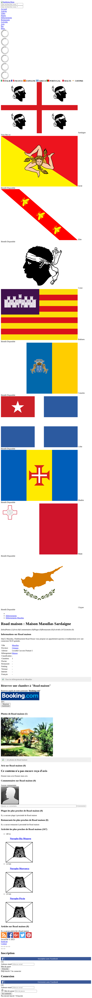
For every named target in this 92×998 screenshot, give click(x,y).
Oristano (15, 648)
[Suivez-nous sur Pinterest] (29, 937)
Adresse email (6, 964)
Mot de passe (6, 967)
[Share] (4, 946)
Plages (3, 16)
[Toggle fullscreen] (7, 946)
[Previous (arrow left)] (2, 948)
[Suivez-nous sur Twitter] (23, 937)
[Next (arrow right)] (4, 948)
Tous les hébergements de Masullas (18, 679)
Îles (2, 26)
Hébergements (6, 18)
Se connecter (16, 971)
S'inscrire (19, 996)
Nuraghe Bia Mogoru (20, 838)
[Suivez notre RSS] (4, 937)
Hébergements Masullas (15, 618)
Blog (3, 28)
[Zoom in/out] (9, 946)
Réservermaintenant (6, 705)
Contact (4, 944)
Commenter (81, 806)
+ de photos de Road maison (16, 760)
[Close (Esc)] (2, 946)
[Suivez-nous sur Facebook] (10, 937)
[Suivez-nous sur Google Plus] (16, 937)
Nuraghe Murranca (19, 868)
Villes (3, 13)
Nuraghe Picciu (17, 898)
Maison (15, 653)
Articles (4, 11)
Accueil (4, 9)
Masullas (15, 645)
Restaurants (5, 20)
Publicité (4, 942)
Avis (2, 24)
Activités (4, 22)
